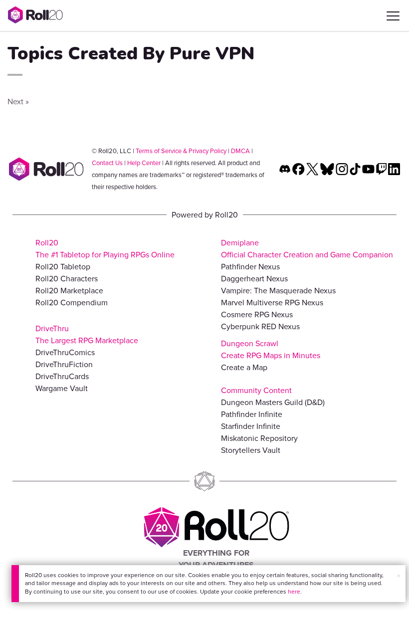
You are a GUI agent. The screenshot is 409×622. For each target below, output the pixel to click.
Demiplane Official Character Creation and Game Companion (307, 248)
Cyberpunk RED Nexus (260, 326)
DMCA (240, 151)
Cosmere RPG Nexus (257, 314)
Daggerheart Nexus (254, 278)
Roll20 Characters (66, 278)
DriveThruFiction (64, 364)
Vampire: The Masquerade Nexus (278, 290)
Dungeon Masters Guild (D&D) (273, 402)
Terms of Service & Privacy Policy (181, 151)
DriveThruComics (65, 352)
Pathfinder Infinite (251, 414)
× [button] (399, 576)
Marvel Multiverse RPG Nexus (272, 302)
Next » (18, 101)
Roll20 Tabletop (62, 266)
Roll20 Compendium (71, 302)
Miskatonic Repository (259, 438)
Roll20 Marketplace (69, 290)
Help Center (144, 163)
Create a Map (244, 367)
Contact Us (107, 163)
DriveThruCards (62, 376)
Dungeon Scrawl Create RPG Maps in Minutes (270, 349)
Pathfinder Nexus (250, 266)
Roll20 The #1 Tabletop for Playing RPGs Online (105, 248)
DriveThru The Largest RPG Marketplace (86, 334)
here (294, 591)
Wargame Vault (61, 388)
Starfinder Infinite (250, 426)
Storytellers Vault (250, 450)
